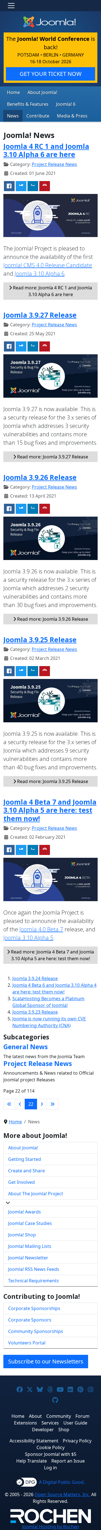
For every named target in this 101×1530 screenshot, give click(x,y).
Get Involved (21, 1182)
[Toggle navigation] (11, 5)
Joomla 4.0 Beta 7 (41, 929)
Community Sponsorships (35, 1331)
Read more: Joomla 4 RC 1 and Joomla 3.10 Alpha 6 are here (52, 291)
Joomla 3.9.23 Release (35, 1012)
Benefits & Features (28, 104)
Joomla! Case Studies (30, 1223)
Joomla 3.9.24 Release (35, 978)
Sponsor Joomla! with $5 (50, 1454)
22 (30, 1104)
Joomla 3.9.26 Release (40, 477)
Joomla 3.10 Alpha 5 (28, 937)
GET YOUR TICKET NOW (51, 74)
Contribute (37, 116)
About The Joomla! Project (35, 1194)
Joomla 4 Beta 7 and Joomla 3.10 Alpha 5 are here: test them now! (50, 810)
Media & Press (72, 116)
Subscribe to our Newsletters (45, 1361)
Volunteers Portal (26, 1343)
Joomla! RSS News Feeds (33, 1269)
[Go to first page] (9, 1104)
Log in (50, 1468)
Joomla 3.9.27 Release (40, 315)
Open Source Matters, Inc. (62, 1494)
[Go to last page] (52, 1104)
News (13, 116)
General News (25, 1046)
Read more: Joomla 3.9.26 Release (52, 619)
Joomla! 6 (65, 104)
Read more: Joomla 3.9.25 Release (52, 781)
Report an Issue (68, 1461)
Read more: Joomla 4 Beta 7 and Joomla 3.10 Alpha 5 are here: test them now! (52, 955)
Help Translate (31, 1461)
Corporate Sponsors (29, 1320)
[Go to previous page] (20, 1104)
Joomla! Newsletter (28, 1258)
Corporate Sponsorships (34, 1308)
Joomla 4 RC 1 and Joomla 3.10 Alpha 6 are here (46, 150)
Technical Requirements (33, 1281)
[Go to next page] (42, 1104)
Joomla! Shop (22, 1235)
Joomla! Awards (24, 1212)
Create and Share (26, 1171)
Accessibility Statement (34, 1441)
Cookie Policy (50, 1447)
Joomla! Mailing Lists (29, 1246)
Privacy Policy (77, 1441)
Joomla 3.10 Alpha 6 (40, 273)
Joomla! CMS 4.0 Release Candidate (47, 265)
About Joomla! (42, 92)
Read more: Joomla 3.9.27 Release (52, 457)
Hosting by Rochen (50, 1527)
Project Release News (54, 164)
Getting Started (24, 1159)
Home (13, 92)
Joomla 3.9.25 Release (40, 639)
